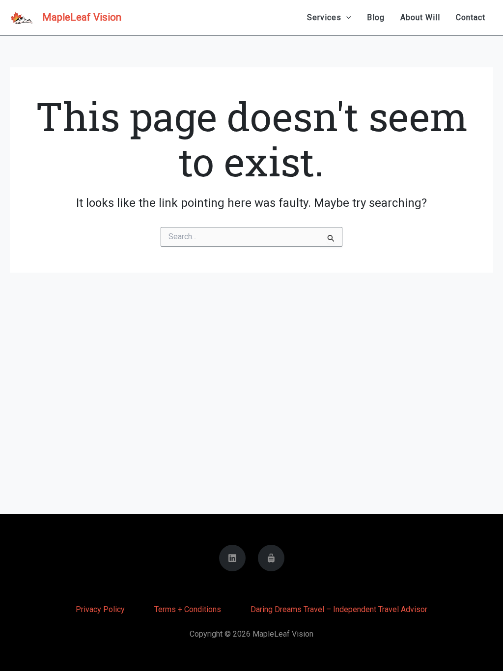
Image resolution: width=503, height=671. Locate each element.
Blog (376, 17)
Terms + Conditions (187, 609)
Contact (470, 17)
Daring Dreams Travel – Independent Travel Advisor (339, 609)
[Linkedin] (232, 558)
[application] (346, 17)
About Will (420, 17)
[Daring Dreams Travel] (271, 558)
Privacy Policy (100, 609)
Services (324, 17)
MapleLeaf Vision (81, 17)
